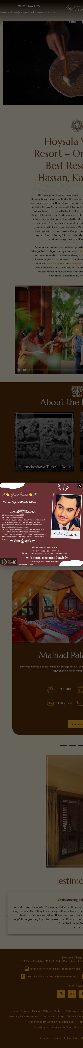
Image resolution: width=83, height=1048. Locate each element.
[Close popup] (80, 486)
